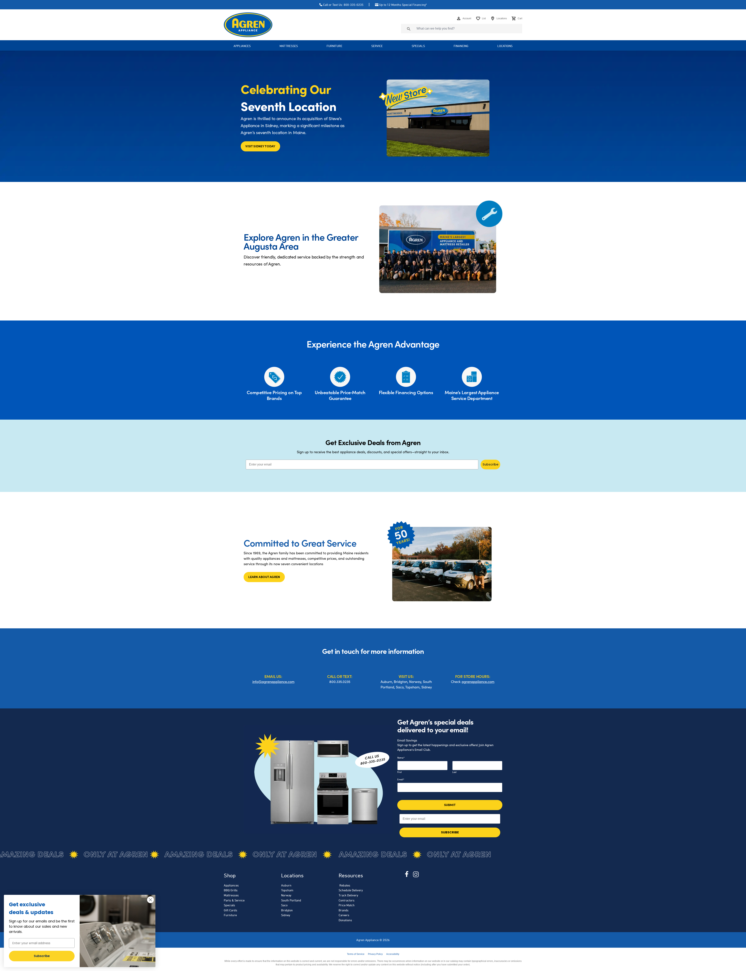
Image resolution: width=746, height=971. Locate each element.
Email (400, 779)
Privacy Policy (375, 954)
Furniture (334, 46)
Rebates (344, 885)
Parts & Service (234, 900)
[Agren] (248, 24)
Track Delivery (348, 895)
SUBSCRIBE (450, 832)
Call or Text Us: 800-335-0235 (343, 4)
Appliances (231, 885)
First (399, 772)
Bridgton (287, 910)
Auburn (286, 885)
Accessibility (392, 954)
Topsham (287, 890)
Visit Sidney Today (260, 146)
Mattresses (289, 46)
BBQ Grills (231, 890)
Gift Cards (230, 910)
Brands (344, 910)
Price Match (347, 905)
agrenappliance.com (478, 681)
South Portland (291, 900)
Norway (286, 895)
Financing (461, 46)
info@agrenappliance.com (273, 681)
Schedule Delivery (351, 890)
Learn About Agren (264, 577)
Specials (418, 46)
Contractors (347, 900)
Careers (344, 915)
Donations (345, 920)
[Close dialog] (150, 899)
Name (401, 757)
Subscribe (490, 464)
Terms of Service (355, 954)
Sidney (285, 915)
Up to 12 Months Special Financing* (403, 4)
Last (454, 772)
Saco (284, 905)
